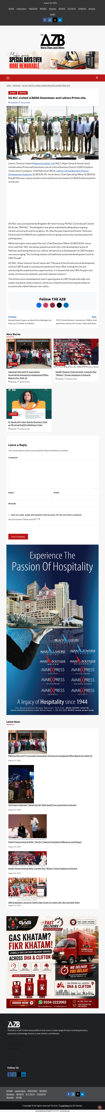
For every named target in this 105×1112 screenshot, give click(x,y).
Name (11, 492)
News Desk (14, 102)
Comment (13, 457)
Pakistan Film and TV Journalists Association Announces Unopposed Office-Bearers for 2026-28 (28, 375)
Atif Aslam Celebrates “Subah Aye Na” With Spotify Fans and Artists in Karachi (42, 805)
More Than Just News (52, 47)
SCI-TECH (72, 9)
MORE (52, 14)
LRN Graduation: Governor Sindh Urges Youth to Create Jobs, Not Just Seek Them (44, 902)
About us (11, 1060)
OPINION (82, 9)
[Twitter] (59, 305)
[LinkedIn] (66, 305)
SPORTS (62, 9)
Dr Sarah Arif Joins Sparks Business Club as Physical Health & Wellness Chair (27, 424)
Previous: (30, 320)
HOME (11, 9)
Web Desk (13, 382)
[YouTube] (52, 305)
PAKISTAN (33, 9)
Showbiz (92, 9)
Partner (10, 1053)
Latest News (21, 9)
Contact (10, 1037)
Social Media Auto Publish (43, 1111)
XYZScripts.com (65, 1111)
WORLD (43, 9)
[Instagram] (45, 305)
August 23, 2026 (24, 382)
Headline (13, 93)
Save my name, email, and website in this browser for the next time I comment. (46, 515)
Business (52, 9)
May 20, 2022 (25, 102)
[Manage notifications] (100, 1107)
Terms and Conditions (17, 1042)
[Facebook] (38, 305)
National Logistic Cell (44, 163)
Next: (76, 320)
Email (57, 492)
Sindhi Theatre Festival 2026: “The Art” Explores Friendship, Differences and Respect (45, 842)
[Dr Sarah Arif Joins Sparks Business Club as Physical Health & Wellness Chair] (29, 404)
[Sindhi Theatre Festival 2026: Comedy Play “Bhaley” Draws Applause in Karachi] (76, 354)
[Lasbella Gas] (52, 962)
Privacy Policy (13, 1048)
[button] (11, 77)
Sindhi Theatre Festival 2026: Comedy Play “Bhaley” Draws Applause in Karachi (76, 374)
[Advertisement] (52, 203)
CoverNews (64, 1105)
